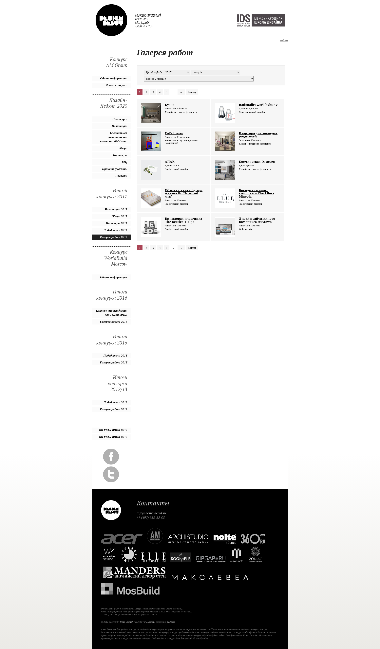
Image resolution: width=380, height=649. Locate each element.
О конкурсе (119, 119)
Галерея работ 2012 (113, 409)
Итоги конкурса (116, 85)
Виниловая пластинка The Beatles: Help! (183, 220)
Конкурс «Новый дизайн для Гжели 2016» (111, 313)
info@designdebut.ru (151, 513)
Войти (284, 40)
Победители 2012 (115, 402)
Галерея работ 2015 (113, 362)
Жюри (123, 148)
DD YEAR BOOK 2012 (113, 430)
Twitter (111, 474)
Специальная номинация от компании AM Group (113, 137)
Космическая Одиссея (257, 161)
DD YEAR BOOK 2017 (113, 437)
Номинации (119, 126)
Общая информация (113, 78)
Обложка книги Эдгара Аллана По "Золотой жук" (183, 193)
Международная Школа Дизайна (261, 20)
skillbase (171, 622)
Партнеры (120, 155)
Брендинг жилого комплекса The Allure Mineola (256, 193)
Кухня (170, 104)
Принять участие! (114, 169)
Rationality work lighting (258, 104)
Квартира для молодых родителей (258, 134)
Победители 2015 (115, 355)
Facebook (111, 457)
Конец (192, 92)
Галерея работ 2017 (113, 237)
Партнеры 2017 (116, 223)
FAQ (124, 162)
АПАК (170, 161)
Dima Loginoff (126, 622)
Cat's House (174, 133)
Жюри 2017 (119, 216)
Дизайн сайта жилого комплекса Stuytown (257, 220)
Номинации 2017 (116, 209)
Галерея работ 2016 (113, 322)
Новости (121, 176)
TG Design (149, 622)
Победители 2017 (115, 230)
